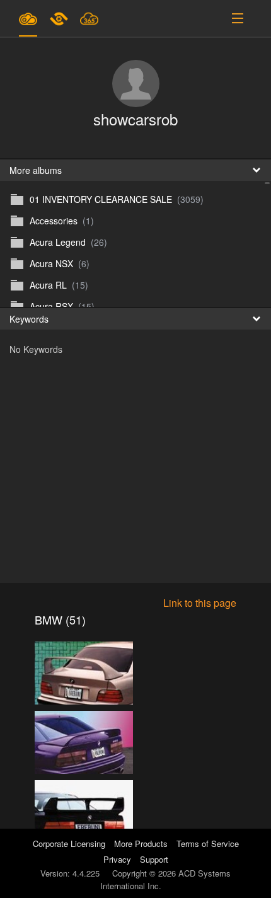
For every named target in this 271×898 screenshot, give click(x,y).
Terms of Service (207, 843)
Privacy (117, 859)
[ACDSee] (60, 18)
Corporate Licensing (70, 843)
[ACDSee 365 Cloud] (89, 18)
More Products (141, 843)
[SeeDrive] (28, 18)
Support (154, 859)
